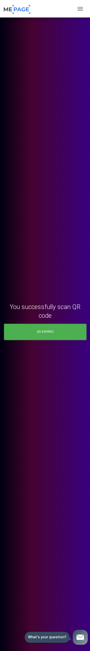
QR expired (45, 331)
